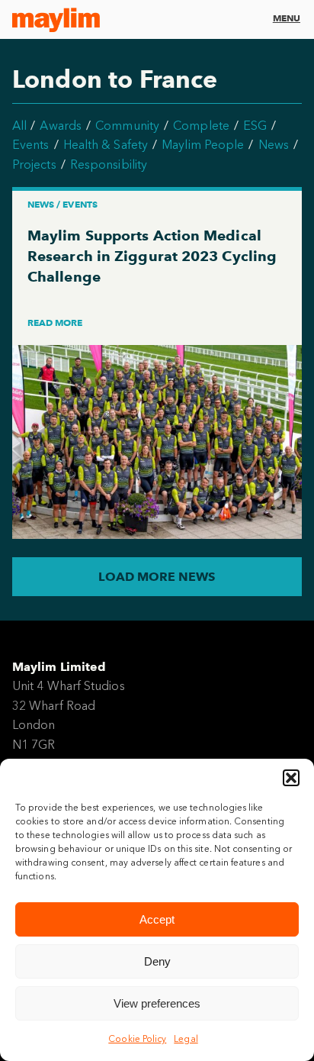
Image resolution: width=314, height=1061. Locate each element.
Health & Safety (105, 144)
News (273, 144)
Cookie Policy (137, 1039)
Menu (286, 18)
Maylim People (203, 144)
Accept (157, 919)
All (19, 125)
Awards (60, 125)
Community (127, 125)
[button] (291, 777)
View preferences (157, 1003)
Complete (201, 125)
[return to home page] (56, 20)
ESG (255, 125)
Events (30, 144)
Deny (157, 961)
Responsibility (108, 164)
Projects (34, 164)
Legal (185, 1039)
